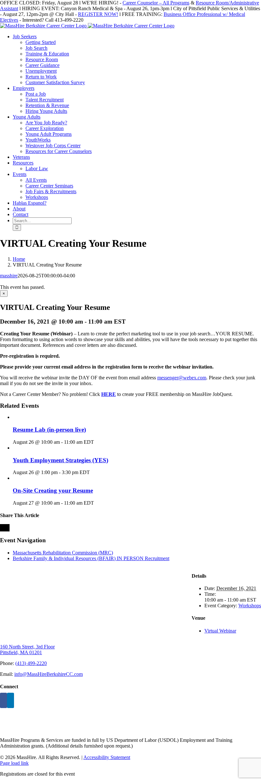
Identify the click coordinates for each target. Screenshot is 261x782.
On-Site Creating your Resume (53, 490)
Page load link (14, 763)
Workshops (249, 605)
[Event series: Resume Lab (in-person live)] (97, 442)
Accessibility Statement (106, 757)
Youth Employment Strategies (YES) (60, 460)
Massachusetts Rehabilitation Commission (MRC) (63, 552)
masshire (9, 275)
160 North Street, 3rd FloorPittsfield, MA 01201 (27, 649)
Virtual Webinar (220, 630)
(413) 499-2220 (31, 663)
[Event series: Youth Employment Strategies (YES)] (93, 472)
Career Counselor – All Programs (156, 2)
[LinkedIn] (10, 700)
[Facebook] (3, 700)
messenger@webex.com (181, 377)
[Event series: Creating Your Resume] (97, 503)
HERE (108, 394)
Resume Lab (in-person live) (49, 429)
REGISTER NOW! (98, 14)
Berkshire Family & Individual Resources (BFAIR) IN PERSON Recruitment (91, 558)
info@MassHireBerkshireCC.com (48, 674)
